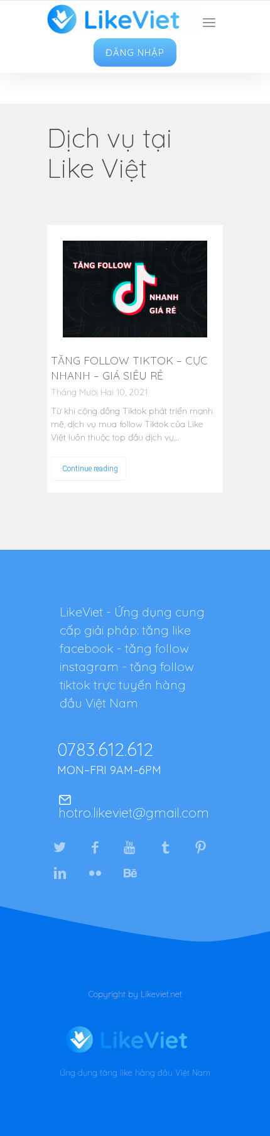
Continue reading (90, 468)
